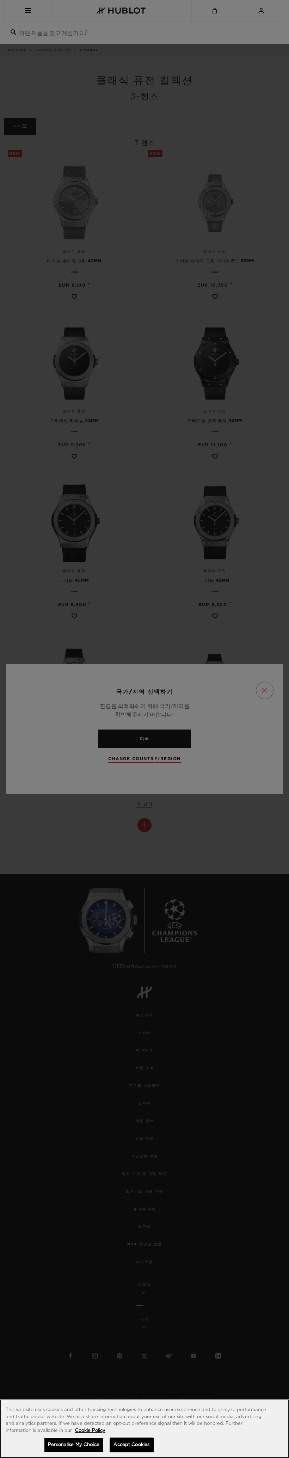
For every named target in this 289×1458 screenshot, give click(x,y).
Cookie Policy (90, 1430)
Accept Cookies (131, 1444)
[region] (144, 1428)
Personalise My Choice (73, 1444)
